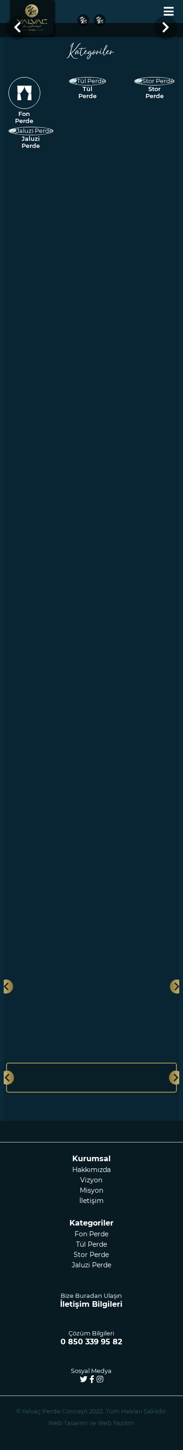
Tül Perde (91, 1244)
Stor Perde (91, 1254)
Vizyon (91, 1180)
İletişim (91, 1200)
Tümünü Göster (88, 901)
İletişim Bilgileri (91, 1304)
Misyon (91, 1190)
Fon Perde (91, 1234)
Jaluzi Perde (91, 1265)
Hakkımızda (91, 1169)
